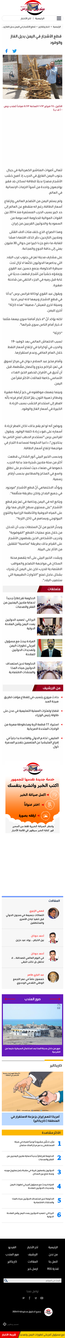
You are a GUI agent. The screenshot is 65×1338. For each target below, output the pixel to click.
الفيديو (12, 1247)
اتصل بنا (53, 1261)
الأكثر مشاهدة (51, 1133)
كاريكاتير (56, 1065)
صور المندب (12, 1254)
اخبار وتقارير (44, 26)
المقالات (54, 900)
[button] (55, 999)
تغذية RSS (53, 1268)
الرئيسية (39, 18)
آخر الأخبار (26, 18)
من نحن (53, 1254)
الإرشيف (33, 1254)
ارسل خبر (33, 1268)
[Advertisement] (36, 865)
